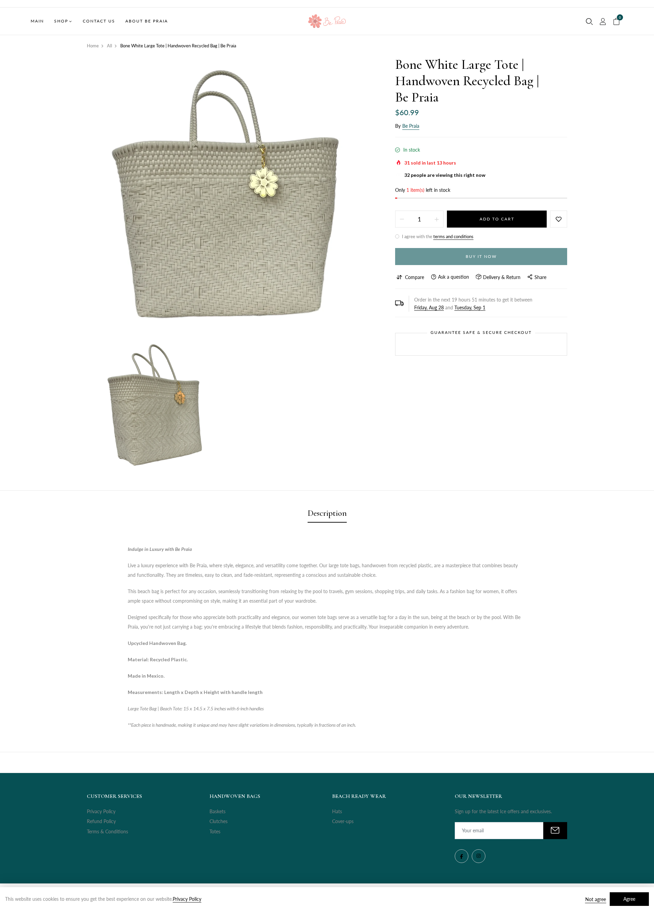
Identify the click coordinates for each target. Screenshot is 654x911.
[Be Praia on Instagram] (478, 856)
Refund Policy (101, 821)
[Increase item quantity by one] (436, 219)
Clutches (218, 821)
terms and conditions (453, 236)
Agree (629, 899)
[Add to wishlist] (558, 219)
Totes (214, 831)
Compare (414, 277)
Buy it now (481, 256)
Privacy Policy (101, 811)
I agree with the (437, 236)
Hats (337, 811)
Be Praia (410, 126)
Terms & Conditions (107, 831)
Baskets (217, 811)
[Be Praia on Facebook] (461, 856)
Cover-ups (343, 821)
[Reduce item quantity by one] (401, 219)
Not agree (595, 899)
